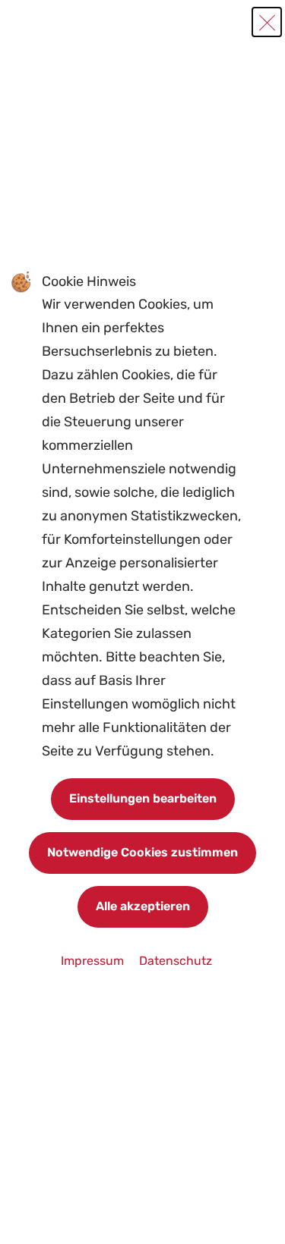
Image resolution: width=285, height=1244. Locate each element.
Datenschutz (175, 960)
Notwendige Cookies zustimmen (142, 852)
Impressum (94, 960)
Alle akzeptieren (143, 906)
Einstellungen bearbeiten (143, 798)
